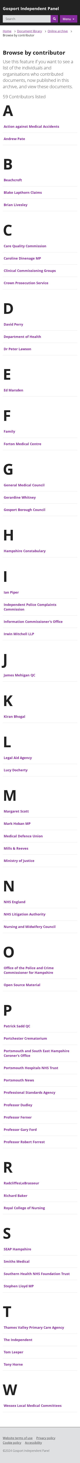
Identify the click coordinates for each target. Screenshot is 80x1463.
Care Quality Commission (25, 246)
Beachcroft (13, 180)
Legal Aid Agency (18, 757)
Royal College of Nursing (24, 1208)
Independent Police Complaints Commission (30, 606)
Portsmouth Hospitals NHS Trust (31, 1068)
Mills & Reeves (16, 848)
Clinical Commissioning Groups (30, 270)
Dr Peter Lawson (17, 349)
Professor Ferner (18, 1117)
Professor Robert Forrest (24, 1142)
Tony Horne (13, 1364)
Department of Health (22, 336)
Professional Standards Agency (29, 1092)
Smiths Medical (17, 1261)
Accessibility (33, 1443)
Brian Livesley (15, 205)
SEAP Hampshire (17, 1249)
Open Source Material (22, 985)
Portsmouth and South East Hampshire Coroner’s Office (36, 1053)
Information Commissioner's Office (33, 621)
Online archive (58, 31)
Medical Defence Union (23, 836)
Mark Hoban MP (17, 823)
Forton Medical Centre (22, 444)
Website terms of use (18, 1438)
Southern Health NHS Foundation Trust (37, 1273)
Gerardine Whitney (20, 497)
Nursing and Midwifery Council (30, 926)
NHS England (14, 902)
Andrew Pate (14, 139)
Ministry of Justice (19, 860)
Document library (29, 31)
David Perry (13, 324)
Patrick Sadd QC (17, 1026)
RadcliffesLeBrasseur (21, 1183)
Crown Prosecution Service (26, 283)
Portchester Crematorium (25, 1038)
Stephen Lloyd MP (19, 1286)
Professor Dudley (18, 1105)
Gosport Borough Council (24, 509)
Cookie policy (12, 1443)
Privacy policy (45, 1438)
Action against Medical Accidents (31, 126)
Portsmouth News (19, 1080)
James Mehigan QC (19, 675)
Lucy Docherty (16, 770)
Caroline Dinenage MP (22, 258)
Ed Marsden (13, 390)
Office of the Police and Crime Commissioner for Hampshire (29, 970)
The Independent (18, 1339)
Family (9, 431)
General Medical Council (24, 485)
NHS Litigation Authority (24, 914)
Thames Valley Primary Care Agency (34, 1327)
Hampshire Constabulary (25, 551)
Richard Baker (15, 1195)
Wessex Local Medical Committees (33, 1405)
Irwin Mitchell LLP (19, 634)
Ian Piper (11, 592)
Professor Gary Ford (20, 1129)
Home (7, 31)
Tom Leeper (13, 1352)
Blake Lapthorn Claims (23, 192)
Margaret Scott (16, 811)
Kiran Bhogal (14, 716)
